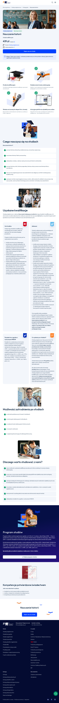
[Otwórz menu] (55, 2)
